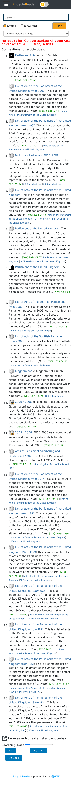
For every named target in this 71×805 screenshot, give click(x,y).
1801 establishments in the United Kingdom (42, 261)
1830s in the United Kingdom (43, 730)
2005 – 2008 (23, 432)
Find (59, 26)
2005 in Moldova (32, 184)
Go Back (14, 757)
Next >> (39, 750)
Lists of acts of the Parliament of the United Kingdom (37, 537)
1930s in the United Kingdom (43, 618)
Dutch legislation (54, 396)
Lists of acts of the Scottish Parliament (30, 365)
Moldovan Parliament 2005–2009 (37, 155)
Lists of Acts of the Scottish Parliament (30, 330)
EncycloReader (21, 776)
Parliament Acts (25, 55)
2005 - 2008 (23, 401)
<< (10, 750)
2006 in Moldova (52, 184)
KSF (57, 776)
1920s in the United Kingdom (35, 580)
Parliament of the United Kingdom (37, 228)
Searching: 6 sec (13, 745)
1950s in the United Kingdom (24, 541)
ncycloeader (24, 4)
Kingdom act (23, 371)
